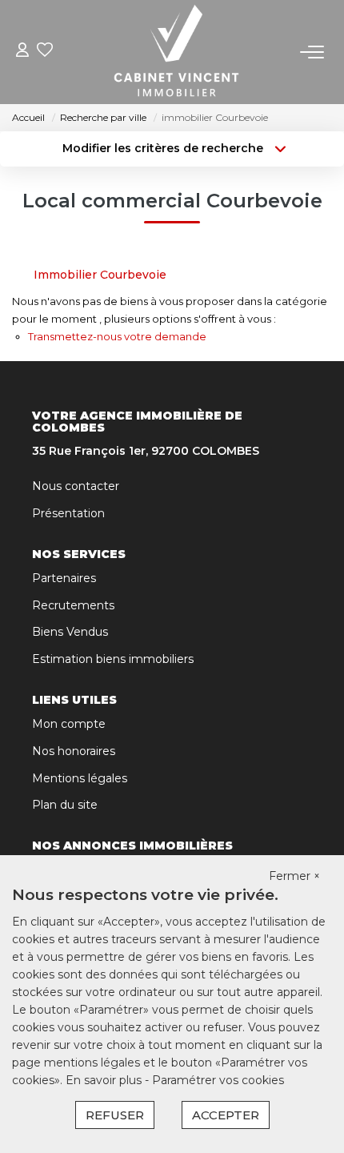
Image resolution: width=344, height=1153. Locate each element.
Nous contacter (75, 486)
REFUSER (115, 1115)
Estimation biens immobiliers (113, 659)
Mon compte (69, 724)
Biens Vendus (70, 632)
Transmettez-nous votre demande (117, 336)
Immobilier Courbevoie (100, 274)
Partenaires (64, 578)
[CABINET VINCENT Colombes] (177, 52)
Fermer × (294, 876)
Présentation (68, 513)
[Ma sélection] (45, 51)
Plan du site (65, 804)
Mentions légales (79, 778)
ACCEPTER (225, 1115)
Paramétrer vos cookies (218, 1080)
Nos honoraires (73, 751)
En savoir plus (105, 1080)
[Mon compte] (22, 51)
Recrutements (73, 605)
